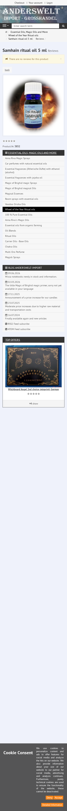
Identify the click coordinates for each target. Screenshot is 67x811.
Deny (49, 797)
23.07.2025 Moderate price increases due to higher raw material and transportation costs (32, 306)
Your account (35, 2)
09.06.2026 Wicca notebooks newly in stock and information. (31, 275)
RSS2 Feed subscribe (18, 323)
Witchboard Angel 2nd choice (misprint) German (33, 389)
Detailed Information (52, 805)
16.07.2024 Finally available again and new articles (26, 317)
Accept (58, 797)
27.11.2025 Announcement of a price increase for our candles (31, 296)
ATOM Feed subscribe (18, 329)
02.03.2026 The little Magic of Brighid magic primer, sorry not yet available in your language (33, 285)
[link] (9, 141)
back (7, 69)
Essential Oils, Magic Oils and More (32, 152)
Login (50, 2)
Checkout (19, 2)
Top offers (12, 339)
